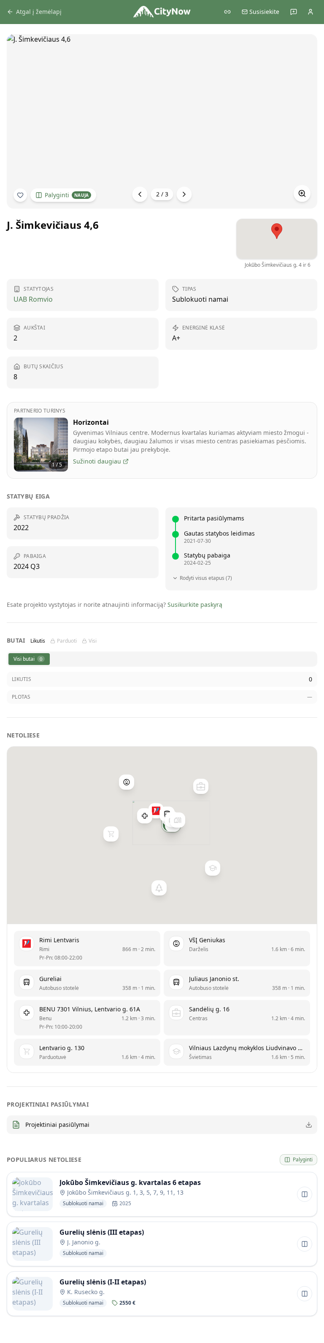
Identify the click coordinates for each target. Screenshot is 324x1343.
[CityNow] (161, 12)
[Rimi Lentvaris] (156, 810)
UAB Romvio (33, 299)
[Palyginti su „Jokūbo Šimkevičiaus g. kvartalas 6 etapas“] (304, 1194)
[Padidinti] (302, 193)
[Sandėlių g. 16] (200, 785)
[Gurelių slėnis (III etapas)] (177, 820)
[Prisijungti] (310, 12)
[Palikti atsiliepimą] (293, 12)
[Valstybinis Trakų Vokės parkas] (159, 887)
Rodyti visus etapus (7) (206, 578)
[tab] (29, 659)
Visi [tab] (93, 641)
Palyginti (67, 195)
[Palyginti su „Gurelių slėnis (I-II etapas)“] (304, 1293)
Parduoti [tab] (67, 641)
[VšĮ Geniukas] (126, 782)
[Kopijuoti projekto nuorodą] (227, 12)
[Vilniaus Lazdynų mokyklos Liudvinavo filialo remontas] (212, 868)
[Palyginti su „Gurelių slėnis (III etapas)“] (304, 1244)
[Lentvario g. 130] (111, 834)
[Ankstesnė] (140, 194)
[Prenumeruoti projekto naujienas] (20, 195)
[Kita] (184, 194)
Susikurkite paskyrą (194, 604)
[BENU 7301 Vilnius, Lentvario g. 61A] (144, 815)
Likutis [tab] (37, 641)
